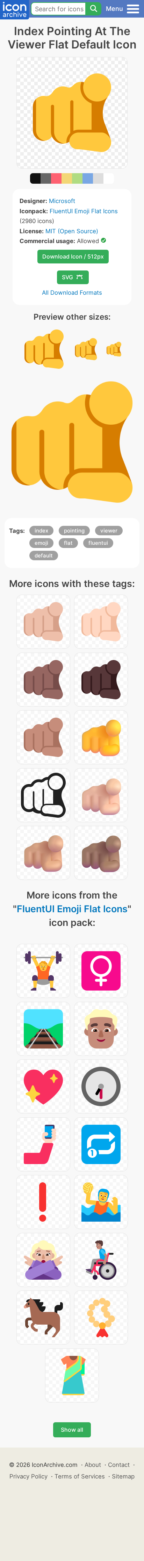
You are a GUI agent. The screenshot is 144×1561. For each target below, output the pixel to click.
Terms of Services (80, 1476)
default (44, 555)
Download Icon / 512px (73, 256)
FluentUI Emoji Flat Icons (84, 211)
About (93, 1464)
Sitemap (123, 1476)
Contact (119, 1464)
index (41, 530)
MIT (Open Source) (71, 231)
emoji (41, 543)
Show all (72, 1429)
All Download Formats (72, 292)
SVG (67, 277)
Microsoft (62, 200)
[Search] (93, 8)
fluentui (98, 543)
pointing (74, 530)
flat (68, 543)
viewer (108, 530)
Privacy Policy (28, 1476)
